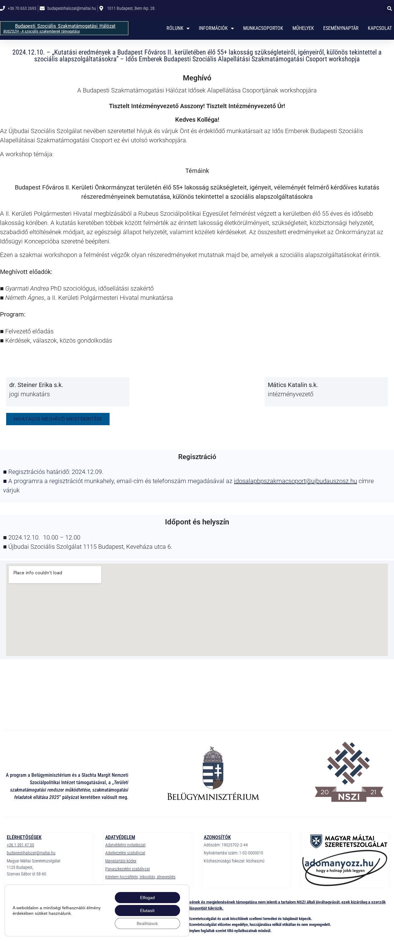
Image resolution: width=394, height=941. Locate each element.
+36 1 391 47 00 (20, 844)
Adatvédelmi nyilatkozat (125, 844)
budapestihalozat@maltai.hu (31, 852)
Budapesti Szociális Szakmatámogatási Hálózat (65, 26)
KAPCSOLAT (380, 28)
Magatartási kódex (120, 860)
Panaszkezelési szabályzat (127, 868)
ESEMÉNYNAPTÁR (341, 28)
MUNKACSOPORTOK (263, 28)
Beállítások (147, 923)
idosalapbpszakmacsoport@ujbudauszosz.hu (295, 481)
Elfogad (147, 897)
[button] (389, 8)
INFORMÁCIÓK (213, 28)
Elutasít (147, 910)
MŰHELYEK (303, 28)
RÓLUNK (175, 28)
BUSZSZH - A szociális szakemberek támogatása (41, 31)
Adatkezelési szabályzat (125, 852)
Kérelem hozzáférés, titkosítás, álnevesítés (140, 876)
